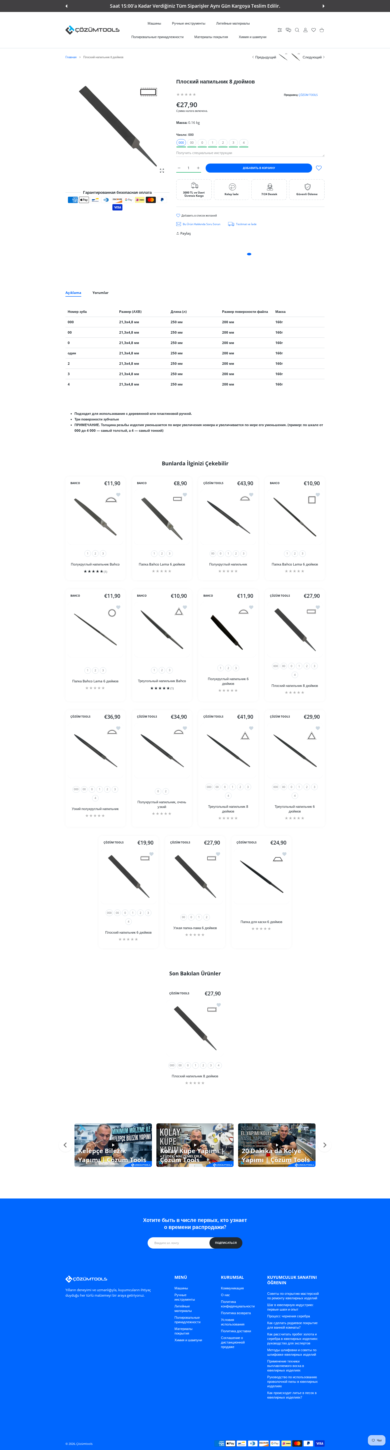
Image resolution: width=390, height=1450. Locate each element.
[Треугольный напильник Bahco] (162, 629)
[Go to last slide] (65, 1145)
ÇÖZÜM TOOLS (308, 95)
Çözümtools (84, 1444)
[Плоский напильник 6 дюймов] (128, 876)
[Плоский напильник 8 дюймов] (295, 629)
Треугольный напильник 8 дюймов (228, 808)
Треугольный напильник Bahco (162, 681)
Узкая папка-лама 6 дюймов (195, 928)
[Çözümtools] (92, 30)
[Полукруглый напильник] (228, 517)
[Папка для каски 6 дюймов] (261, 876)
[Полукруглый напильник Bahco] (95, 517)
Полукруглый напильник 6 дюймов (228, 681)
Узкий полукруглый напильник (95, 808)
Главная (71, 57)
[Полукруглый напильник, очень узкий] (162, 750)
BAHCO (75, 483)
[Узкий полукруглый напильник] (95, 750)
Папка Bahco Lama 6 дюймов (162, 564)
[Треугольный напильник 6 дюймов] (295, 750)
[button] (66, 6)
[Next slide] (324, 1145)
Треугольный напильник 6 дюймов (295, 808)
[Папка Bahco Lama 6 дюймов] (162, 517)
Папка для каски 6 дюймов (261, 921)
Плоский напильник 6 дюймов (128, 932)
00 (192, 142)
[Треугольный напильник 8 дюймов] (228, 750)
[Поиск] (297, 30)
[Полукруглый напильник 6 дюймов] (228, 629)
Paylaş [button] (185, 233)
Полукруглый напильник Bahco (95, 564)
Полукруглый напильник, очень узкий (161, 804)
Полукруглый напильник (228, 564)
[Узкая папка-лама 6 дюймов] (195, 876)
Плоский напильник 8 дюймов (295, 685)
